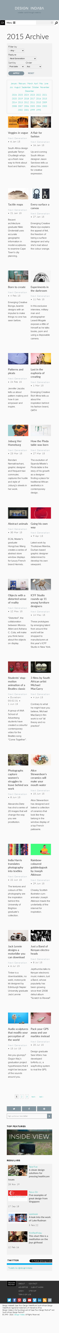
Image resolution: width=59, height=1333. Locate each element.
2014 (14, 102)
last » (41, 1096)
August (17, 87)
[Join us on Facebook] (29, 1108)
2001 (26, 109)
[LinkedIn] (39, 1300)
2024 (26, 94)
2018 (26, 98)
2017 (32, 98)
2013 (20, 102)
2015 (44, 98)
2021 (44, 94)
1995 (38, 109)
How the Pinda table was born (40, 442)
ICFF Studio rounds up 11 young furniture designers (40, 600)
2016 (38, 98)
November (44, 87)
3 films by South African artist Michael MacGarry (40, 683)
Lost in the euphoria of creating (37, 372)
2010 (38, 102)
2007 (20, 106)
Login (21, 1291)
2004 (38, 106)
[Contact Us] (50, 1300)
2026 (14, 94)
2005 (32, 106)
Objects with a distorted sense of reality (17, 598)
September (26, 87)
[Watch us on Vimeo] (34, 1300)
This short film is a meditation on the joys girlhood (38, 1239)
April (36, 83)
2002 (20, 109)
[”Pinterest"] (44, 1108)
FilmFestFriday (35, 1232)
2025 (20, 94)
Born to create (17, 287)
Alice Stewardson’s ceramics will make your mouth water (39, 777)
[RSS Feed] (45, 1300)
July (11, 87)
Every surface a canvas (40, 206)
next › (33, 1096)
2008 (14, 106)
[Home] (29, 8)
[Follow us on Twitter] (14, 1108)
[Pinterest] (19, 1300)
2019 (20, 98)
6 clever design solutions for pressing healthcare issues (28, 1174)
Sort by (12, 62)
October (35, 87)
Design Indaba (19, 1314)
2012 (26, 102)
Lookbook (33, 1213)
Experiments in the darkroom (40, 288)
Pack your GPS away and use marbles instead (40, 1032)
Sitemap (32, 1291)
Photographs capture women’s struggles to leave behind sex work (18, 779)
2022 (38, 94)
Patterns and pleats (15, 371)
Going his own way (39, 525)
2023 (32, 94)
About (21, 1283)
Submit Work (37, 1287)
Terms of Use (24, 1294)
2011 (32, 102)
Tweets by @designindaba (20, 1267)
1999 (32, 109)
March (30, 83)
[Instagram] (24, 1300)
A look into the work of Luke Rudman (40, 1218)
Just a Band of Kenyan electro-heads (40, 949)
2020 (14, 98)
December (29, 91)
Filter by (12, 46)
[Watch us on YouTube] (29, 1300)
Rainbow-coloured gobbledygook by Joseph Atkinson (39, 867)
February (22, 83)
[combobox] (44, 23)
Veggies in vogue (18, 132)
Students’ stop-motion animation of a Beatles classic (17, 683)
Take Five (33, 1166)
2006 (26, 106)
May (41, 83)
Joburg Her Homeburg (15, 442)
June (46, 83)
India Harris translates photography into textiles (15, 865)
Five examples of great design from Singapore (38, 1198)
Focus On (33, 1191)
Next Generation (17, 138)
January (14, 83)
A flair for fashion (36, 134)
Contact (33, 1283)
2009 (44, 102)
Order (29, 62)
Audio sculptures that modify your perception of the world (18, 1034)
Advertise (23, 1287)
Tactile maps (15, 204)
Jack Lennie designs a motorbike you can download (16, 951)
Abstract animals (18, 523)
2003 (44, 106)
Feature (12, 54)
